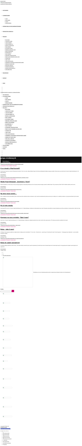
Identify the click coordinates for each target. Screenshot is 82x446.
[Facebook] (3, 89)
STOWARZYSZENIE (7, 96)
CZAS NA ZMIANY (9, 112)
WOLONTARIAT (6, 145)
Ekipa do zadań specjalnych (10, 243)
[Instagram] (3, 90)
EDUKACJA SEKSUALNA (10, 116)
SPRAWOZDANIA (8, 102)
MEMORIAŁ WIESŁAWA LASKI (11, 120)
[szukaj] (13, 291)
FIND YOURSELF (8, 117)
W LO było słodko (6, 205)
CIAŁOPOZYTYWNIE (9, 111)
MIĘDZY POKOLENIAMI (9, 122)
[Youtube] (3, 91)
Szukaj (1, 289)
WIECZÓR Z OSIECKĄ (9, 138)
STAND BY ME (8, 130)
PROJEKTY (5, 107)
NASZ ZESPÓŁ (8, 99)
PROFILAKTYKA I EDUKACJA (8, 106)
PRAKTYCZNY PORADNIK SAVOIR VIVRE (13, 129)
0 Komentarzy (3, 174)
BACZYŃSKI (7, 109)
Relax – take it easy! (7, 229)
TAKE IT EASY (8, 132)
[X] (3, 87)
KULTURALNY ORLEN (9, 119)
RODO (4, 148)
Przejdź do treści (3, 427)
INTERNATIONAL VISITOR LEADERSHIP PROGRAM (13, 104)
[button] (5, 428)
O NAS (6, 98)
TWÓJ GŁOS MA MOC (10, 134)
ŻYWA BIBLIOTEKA (9, 143)
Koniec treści (3, 1)
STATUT (7, 101)
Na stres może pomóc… (8, 193)
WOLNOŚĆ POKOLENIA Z (10, 140)
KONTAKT (5, 147)
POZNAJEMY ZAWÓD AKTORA (11, 127)
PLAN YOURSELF (8, 125)
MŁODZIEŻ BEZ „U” (9, 124)
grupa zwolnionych (6, 162)
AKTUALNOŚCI (6, 94)
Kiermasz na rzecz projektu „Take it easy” (14, 217)
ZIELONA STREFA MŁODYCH (11, 142)
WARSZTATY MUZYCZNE (10, 137)
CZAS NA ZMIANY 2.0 (9, 114)
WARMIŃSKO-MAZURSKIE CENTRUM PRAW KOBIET (15, 135)
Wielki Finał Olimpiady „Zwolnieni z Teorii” (15, 182)
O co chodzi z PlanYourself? (10, 168)
